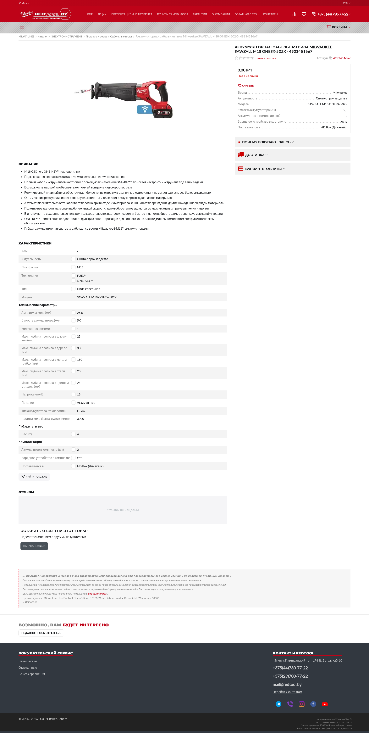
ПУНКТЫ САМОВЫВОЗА (172, 14)
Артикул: (322, 58)
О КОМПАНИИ (221, 14)
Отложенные (28, 667)
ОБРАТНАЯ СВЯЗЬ (246, 14)
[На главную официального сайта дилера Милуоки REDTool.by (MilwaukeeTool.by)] (46, 14)
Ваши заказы (28, 661)
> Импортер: (30, 602)
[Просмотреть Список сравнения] (294, 14)
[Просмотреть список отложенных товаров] (304, 14)
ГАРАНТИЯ (200, 14)
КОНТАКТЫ (270, 14)
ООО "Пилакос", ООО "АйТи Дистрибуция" (50, 602)
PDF (90, 14)
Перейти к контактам (287, 692)
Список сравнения (32, 674)
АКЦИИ (102, 14)
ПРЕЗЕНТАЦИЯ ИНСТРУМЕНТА (131, 14)
